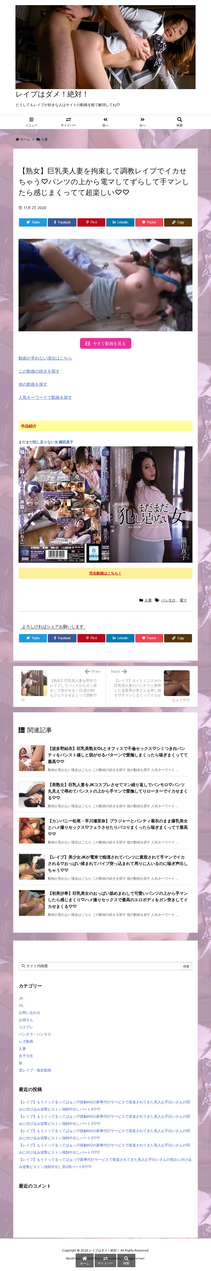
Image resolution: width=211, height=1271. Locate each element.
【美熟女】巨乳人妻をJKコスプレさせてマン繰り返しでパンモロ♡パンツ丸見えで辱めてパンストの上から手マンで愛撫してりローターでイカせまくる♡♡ (118, 791)
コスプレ (26, 1027)
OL (21, 1005)
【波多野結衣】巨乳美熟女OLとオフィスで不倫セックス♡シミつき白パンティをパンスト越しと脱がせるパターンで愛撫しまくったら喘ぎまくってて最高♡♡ (118, 755)
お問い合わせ (29, 1012)
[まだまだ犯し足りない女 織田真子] (105, 504)
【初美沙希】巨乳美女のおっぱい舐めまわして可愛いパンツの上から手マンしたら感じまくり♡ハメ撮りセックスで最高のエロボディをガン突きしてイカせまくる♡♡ (118, 900)
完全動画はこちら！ (105, 573)
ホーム (25, 139)
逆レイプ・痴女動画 (35, 1070)
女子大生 (26, 1055)
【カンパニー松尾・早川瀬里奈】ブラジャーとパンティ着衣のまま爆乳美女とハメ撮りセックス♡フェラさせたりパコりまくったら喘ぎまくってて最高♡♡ (118, 827)
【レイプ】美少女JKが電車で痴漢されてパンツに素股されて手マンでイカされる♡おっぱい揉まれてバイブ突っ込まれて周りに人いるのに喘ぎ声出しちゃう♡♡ (118, 863)
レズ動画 (26, 1041)
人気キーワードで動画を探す (45, 397)
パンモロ (168, 600)
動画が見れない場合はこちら (45, 358)
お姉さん (26, 1020)
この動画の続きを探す (39, 371)
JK (21, 998)
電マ (183, 600)
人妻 (44, 139)
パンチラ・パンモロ (35, 1034)
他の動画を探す (33, 384)
